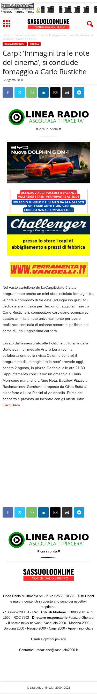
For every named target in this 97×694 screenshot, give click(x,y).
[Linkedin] (43, 92)
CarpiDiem (11, 405)
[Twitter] (19, 92)
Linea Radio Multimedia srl (23, 596)
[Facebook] (8, 92)
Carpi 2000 (57, 628)
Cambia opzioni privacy (48, 639)
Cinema (34, 44)
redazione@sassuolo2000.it (57, 650)
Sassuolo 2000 (55, 623)
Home (6, 35)
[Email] (55, 92)
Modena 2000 (79, 623)
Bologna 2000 (14, 628)
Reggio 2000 (36, 628)
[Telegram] (79, 92)
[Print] (67, 92)
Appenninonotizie (80, 628)
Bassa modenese (25, 35)
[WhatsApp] (31, 92)
